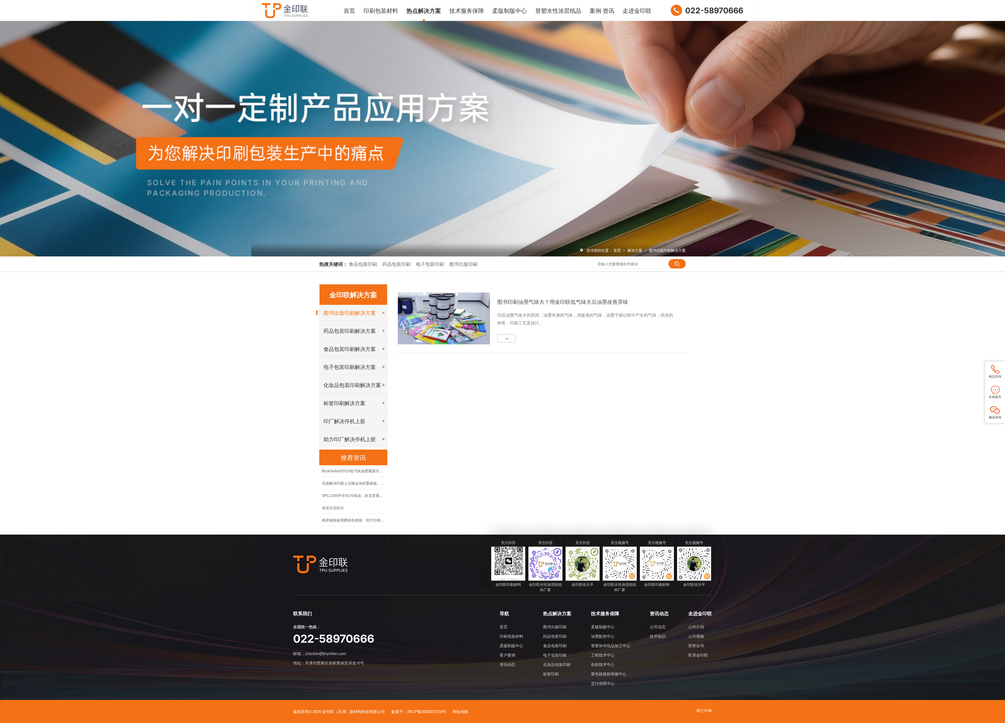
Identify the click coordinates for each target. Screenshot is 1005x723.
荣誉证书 (696, 645)
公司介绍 (696, 626)
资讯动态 (507, 664)
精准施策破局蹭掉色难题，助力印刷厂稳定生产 (360, 509)
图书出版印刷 (463, 263)
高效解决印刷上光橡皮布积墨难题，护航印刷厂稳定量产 (368, 472)
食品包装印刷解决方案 (349, 348)
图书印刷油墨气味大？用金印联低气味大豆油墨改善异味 (562, 301)
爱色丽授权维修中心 (608, 673)
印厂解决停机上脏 (344, 421)
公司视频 (696, 636)
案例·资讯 (602, 10)
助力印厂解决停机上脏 (349, 439)
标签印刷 (551, 673)
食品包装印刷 (363, 263)
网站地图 (460, 711)
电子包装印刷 (430, 263)
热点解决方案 (423, 10)
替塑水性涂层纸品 (558, 10)
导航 (504, 614)
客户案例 (507, 655)
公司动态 (658, 626)
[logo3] (320, 564)
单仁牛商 (704, 710)
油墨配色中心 (603, 636)
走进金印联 (637, 10)
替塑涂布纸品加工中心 (610, 645)
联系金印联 (698, 655)
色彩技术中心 (603, 664)
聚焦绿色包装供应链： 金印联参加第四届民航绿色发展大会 (370, 521)
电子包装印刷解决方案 (349, 367)
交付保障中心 (603, 683)
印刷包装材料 (381, 10)
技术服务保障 (466, 10)
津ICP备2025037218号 (426, 711)
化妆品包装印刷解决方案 (352, 385)
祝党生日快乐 (333, 497)
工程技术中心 (603, 655)
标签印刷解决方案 (344, 403)
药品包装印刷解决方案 (349, 330)
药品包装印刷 (396, 263)
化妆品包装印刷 (557, 664)
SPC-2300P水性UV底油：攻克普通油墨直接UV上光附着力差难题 (375, 484)
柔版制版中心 (509, 10)
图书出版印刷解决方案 (667, 250)
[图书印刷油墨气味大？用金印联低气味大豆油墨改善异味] (444, 318)
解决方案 (635, 250)
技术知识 (658, 636)
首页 (349, 10)
